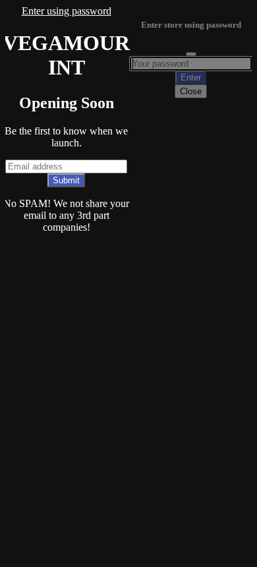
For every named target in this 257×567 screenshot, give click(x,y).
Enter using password (66, 10)
